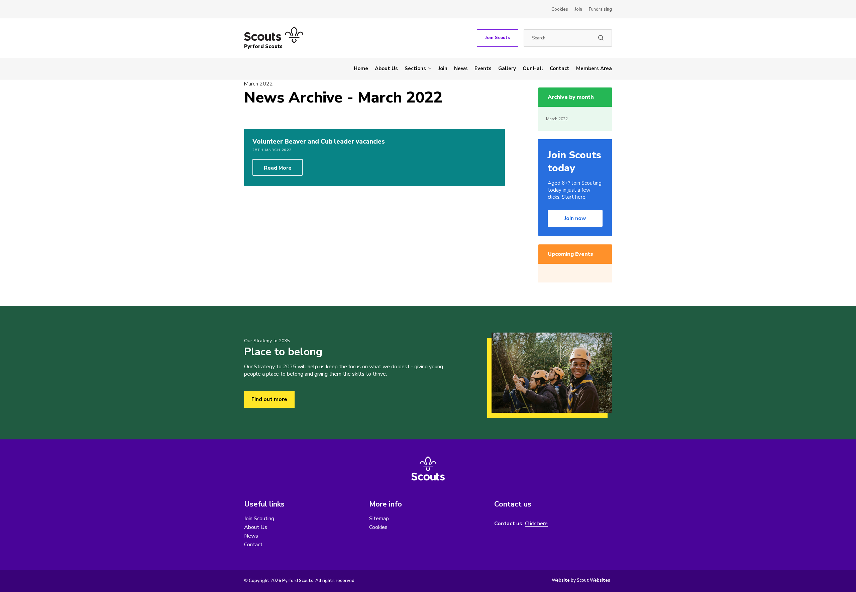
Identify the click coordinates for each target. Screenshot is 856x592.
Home (361, 68)
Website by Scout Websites (581, 580)
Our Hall (533, 68)
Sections (415, 68)
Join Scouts (497, 38)
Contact (559, 68)
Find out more (269, 399)
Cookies (559, 9)
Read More (278, 168)
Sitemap (379, 518)
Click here (536, 524)
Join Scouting (259, 518)
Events (483, 68)
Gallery (507, 68)
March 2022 (557, 119)
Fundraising (600, 9)
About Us (386, 68)
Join (578, 9)
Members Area (594, 68)
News (461, 68)
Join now (575, 218)
